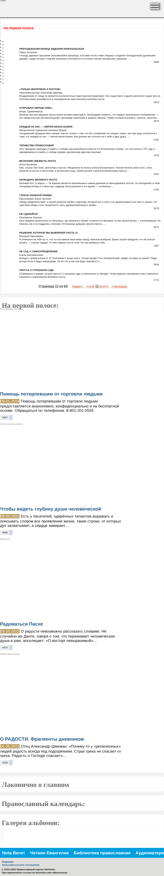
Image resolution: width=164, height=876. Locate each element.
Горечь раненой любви (35, 195)
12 (100, 286)
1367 (156, 245)
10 (92, 286)
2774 (156, 280)
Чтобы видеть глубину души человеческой (50, 509)
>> (107, 286)
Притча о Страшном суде (36, 270)
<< (87, 286)
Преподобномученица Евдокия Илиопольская (51, 49)
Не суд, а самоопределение (38, 251)
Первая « (77, 286)
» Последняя (119, 286)
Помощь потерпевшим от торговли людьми (51, 394)
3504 (156, 264)
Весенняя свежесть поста (37, 161)
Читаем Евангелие (49, 852)
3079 (156, 208)
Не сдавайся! (28, 214)
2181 (156, 139)
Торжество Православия (36, 145)
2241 (156, 174)
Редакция (7, 861)
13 (103, 286)
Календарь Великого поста (38, 179)
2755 (156, 189)
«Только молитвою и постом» (40, 89)
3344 (156, 62)
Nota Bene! (13, 852)
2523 (156, 102)
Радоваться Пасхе (21, 624)
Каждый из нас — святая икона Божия (45, 126)
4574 (156, 227)
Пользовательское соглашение (20, 865)
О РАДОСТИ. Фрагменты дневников (42, 739)
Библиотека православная (102, 852)
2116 (156, 155)
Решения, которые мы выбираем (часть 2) (48, 232)
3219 (156, 121)
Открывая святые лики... (36, 108)
